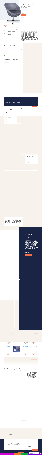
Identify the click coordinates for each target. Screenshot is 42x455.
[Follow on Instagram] (23, 452)
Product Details (8, 121)
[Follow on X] (21, 452)
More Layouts (11, 454)
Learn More (6, 62)
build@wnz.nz (29, 445)
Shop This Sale (33, 359)
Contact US (17, 454)
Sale (22, 17)
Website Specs (24, 454)
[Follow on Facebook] (19, 452)
